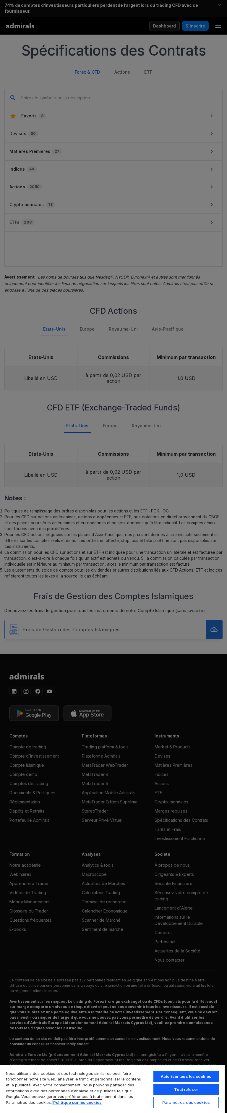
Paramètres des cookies (186, 1102)
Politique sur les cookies (77, 1102)
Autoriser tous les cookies (186, 1076)
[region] (112, 1088)
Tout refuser (186, 1089)
